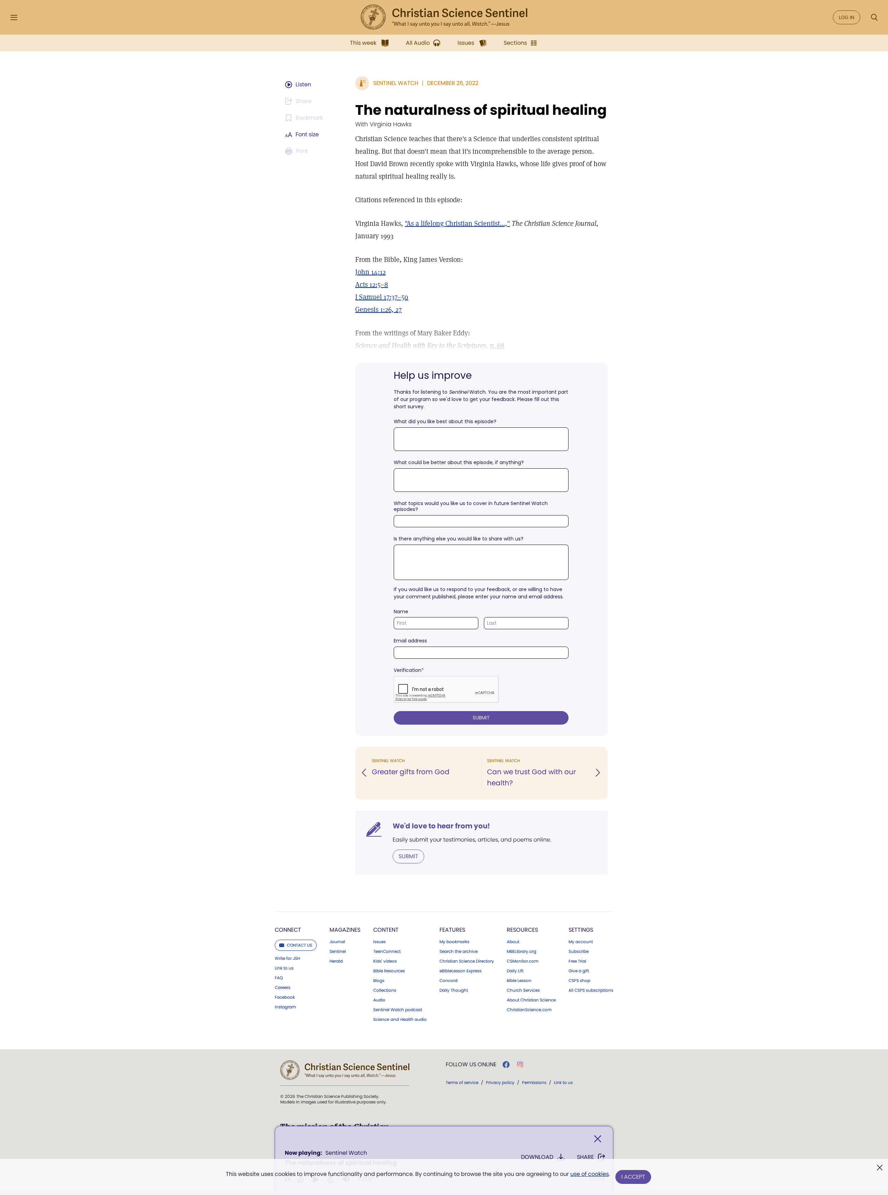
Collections (384, 990)
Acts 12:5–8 (371, 284)
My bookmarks (454, 942)
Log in (846, 17)
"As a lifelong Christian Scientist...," (457, 223)
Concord (448, 981)
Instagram (285, 1007)
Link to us (284, 968)
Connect (288, 930)
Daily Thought (453, 990)
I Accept (633, 1177)
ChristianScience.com (529, 1010)
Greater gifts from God (411, 772)
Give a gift (579, 971)
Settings (581, 930)
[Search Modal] (874, 17)
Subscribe (579, 951)
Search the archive (458, 951)
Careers (282, 987)
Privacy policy (500, 1082)
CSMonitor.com (522, 961)
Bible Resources (389, 971)
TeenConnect (387, 951)
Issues (379, 942)
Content (386, 930)
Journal (337, 942)
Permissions (534, 1082)
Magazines (345, 930)
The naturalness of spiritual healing (481, 110)
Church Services (523, 990)
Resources (522, 930)
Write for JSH (287, 958)
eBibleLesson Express (460, 971)
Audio (379, 1000)
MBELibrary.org (521, 951)
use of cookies (589, 1174)
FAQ (279, 978)
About (513, 942)
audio (400, 1019)
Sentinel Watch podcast (397, 1010)
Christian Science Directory (466, 961)
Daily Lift (515, 971)
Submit (408, 856)
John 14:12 (370, 271)
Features (452, 930)
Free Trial (577, 961)
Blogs (378, 981)
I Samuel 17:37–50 (381, 296)
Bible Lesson (519, 981)
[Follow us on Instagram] (520, 1064)
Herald (336, 961)
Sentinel (338, 951)
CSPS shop (579, 981)
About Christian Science (531, 1000)
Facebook (285, 997)
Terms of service (462, 1082)
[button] (364, 773)
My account (581, 942)
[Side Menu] (14, 17)
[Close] (597, 1138)
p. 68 (497, 345)
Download (537, 1157)
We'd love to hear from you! (441, 826)
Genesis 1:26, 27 (378, 309)
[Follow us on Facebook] (506, 1064)
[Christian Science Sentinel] (444, 17)
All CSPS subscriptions (591, 990)
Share (585, 1157)
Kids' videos (385, 961)
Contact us (299, 945)
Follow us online (471, 1064)
